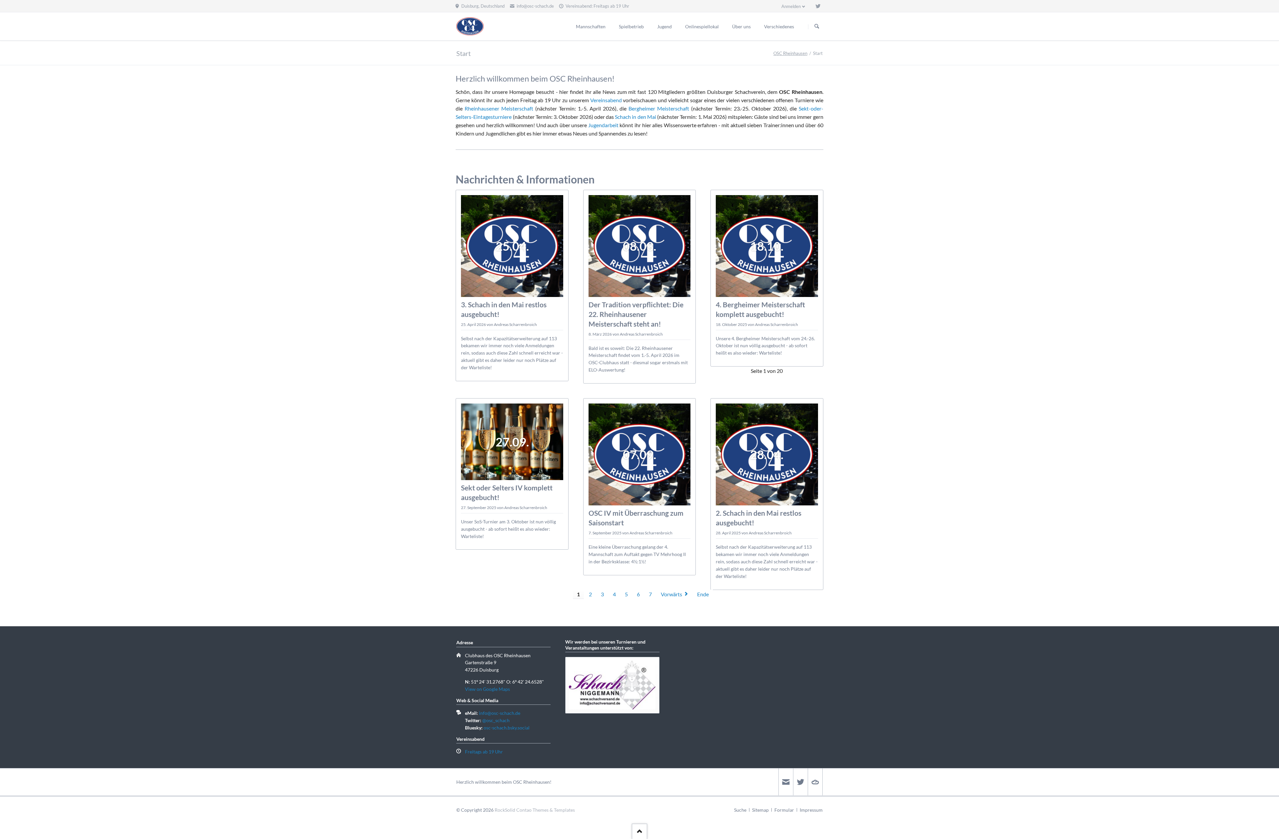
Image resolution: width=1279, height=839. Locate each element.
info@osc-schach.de (499, 713)
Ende (703, 594)
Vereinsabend (606, 100)
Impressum (811, 810)
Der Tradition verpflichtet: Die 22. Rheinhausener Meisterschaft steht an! (636, 314)
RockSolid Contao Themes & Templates (535, 810)
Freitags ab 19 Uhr (484, 751)
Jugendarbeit (603, 125)
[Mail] (785, 781)
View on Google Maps (487, 689)
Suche (740, 810)
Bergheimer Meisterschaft (659, 108)
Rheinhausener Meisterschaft (499, 108)
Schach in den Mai (635, 117)
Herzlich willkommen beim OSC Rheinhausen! (504, 782)
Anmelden (791, 6)
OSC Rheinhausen (790, 53)
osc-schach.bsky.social (507, 727)
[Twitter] (818, 6)
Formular (784, 810)
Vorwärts (671, 594)
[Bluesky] (815, 781)
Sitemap (760, 810)
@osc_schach (496, 720)
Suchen (816, 26)
